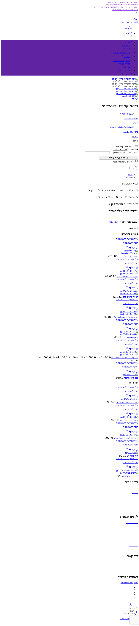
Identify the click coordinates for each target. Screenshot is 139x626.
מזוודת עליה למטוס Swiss (127, 402)
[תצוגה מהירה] (127, 248)
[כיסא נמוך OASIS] (136, 127)
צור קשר (126, 67)
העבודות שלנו (124, 70)
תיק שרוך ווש (132, 456)
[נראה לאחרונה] (130, 606)
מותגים (127, 74)
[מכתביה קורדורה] (136, 114)
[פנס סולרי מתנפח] (69, 374)
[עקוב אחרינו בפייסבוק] (137, 20)
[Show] (136, 13)
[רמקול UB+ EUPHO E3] (69, 272)
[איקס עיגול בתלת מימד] (69, 417)
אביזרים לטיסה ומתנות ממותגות (125, 9)
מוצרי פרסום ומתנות (121, 52)
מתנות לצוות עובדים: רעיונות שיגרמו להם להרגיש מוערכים (114, 7)
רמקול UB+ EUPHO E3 (127, 277)
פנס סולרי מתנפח (130, 378)
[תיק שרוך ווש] (69, 452)
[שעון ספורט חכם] (69, 333)
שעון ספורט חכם (131, 337)
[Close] (136, 608)
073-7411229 (132, 566)
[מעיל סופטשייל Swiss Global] (69, 312)
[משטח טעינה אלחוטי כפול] (69, 252)
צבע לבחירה (133, 149)
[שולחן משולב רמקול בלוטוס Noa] (69, 353)
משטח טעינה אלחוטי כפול (127, 256)
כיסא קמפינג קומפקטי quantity (125, 152)
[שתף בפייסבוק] (137, 170)
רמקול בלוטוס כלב (130, 297)
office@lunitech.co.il (129, 562)
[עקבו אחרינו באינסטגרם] (134, 20)
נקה (111, 149)
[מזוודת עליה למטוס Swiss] (69, 399)
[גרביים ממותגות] (69, 471)
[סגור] (136, 613)
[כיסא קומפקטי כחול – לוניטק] (125, 79)
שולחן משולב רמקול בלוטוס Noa (124, 357)
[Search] (130, 37)
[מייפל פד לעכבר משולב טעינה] (69, 435)
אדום (118, 221)
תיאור (130, 174)
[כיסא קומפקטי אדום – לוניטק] (127, 91)
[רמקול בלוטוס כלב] (69, 292)
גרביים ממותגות (131, 476)
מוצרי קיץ (126, 45)
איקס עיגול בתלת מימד (128, 420)
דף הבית (126, 42)
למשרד (127, 56)
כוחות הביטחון (124, 64)
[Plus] (111, 152)
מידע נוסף (128, 177)
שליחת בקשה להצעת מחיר (118, 157)
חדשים (127, 49)
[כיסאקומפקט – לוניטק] (130, 96)
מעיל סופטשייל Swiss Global (125, 317)
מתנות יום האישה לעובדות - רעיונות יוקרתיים (119, 2)
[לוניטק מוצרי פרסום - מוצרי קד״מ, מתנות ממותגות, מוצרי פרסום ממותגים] (129, 22)
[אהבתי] (135, 99)
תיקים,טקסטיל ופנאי (121, 60)
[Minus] (83, 152)
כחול (110, 221)
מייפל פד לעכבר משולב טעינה (125, 438)
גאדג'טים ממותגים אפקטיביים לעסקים (122, 5)
